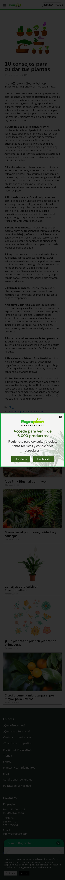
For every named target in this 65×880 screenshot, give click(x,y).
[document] (32, 440)
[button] (61, 417)
